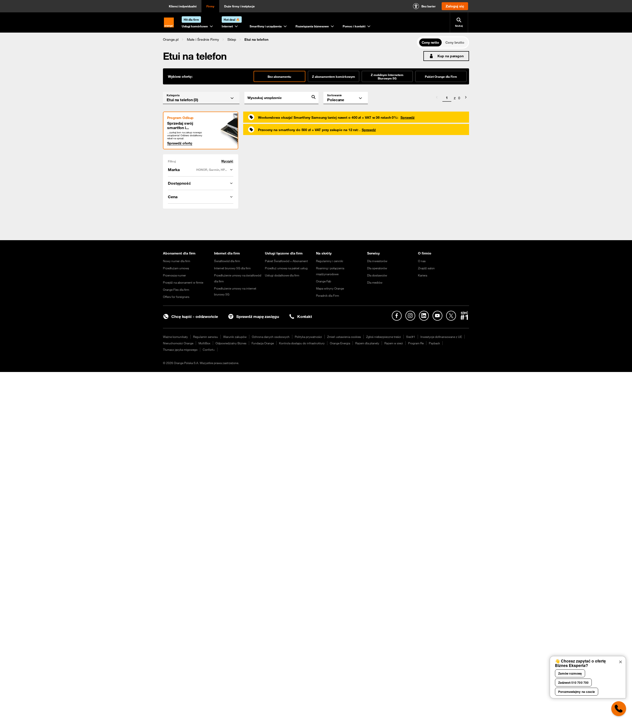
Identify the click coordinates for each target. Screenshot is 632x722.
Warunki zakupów (235, 337)
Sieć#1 (410, 337)
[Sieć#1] (464, 315)
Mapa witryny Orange (330, 288)
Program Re (416, 343)
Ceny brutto (454, 42)
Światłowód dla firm (227, 261)
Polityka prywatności (308, 337)
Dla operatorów (377, 268)
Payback (434, 343)
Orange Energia (340, 343)
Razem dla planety (367, 343)
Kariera (422, 275)
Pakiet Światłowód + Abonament (286, 261)
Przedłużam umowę (176, 268)
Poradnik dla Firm (327, 295)
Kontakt (304, 316)
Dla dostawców (377, 275)
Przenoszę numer (174, 275)
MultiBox (204, 343)
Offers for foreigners (176, 297)
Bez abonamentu (279, 76)
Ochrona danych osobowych (271, 337)
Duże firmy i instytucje (239, 6)
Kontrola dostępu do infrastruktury (302, 343)
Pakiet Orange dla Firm (441, 76)
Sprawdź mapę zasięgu (257, 316)
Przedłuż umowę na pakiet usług (286, 268)
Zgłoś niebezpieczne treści (383, 337)
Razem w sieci (393, 343)
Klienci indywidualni (183, 6)
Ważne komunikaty (175, 337)
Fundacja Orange (263, 343)
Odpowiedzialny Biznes (231, 343)
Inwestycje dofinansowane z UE (441, 337)
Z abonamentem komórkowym (333, 76)
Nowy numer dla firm (176, 261)
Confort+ (209, 349)
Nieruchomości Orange (178, 343)
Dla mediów (374, 282)
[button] (170, 39)
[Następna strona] (466, 98)
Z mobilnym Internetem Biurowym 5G (387, 76)
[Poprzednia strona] (437, 98)
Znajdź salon (426, 268)
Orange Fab (323, 281)
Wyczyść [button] (227, 161)
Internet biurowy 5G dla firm (232, 268)
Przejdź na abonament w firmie (183, 282)
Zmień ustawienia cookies (344, 337)
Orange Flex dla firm (176, 290)
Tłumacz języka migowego (180, 349)
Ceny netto (430, 42)
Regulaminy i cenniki (329, 261)
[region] (290, 39)
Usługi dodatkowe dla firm (282, 275)
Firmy (210, 6)
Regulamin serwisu (205, 337)
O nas (422, 261)
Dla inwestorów (377, 261)
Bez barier (428, 6)
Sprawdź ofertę (179, 143)
